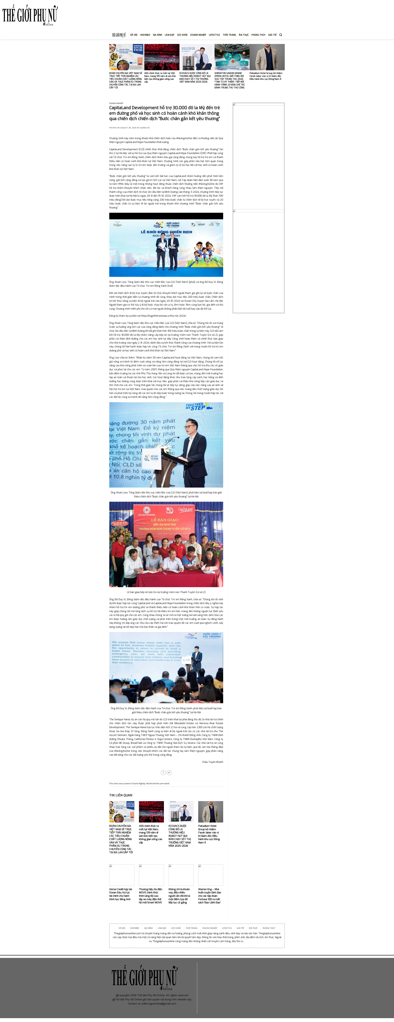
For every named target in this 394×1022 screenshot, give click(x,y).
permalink (164, 783)
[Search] (280, 35)
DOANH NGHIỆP (198, 35)
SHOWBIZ (145, 35)
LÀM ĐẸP (169, 35)
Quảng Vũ (145, 128)
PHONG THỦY (258, 35)
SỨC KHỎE (182, 35)
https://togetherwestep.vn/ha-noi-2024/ (163, 315)
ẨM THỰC (244, 35)
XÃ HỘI (133, 35)
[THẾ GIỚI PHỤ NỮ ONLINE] (30, 15)
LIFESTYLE (214, 35)
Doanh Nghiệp (116, 103)
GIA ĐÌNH (157, 35)
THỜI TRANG (229, 35)
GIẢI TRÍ (272, 35)
